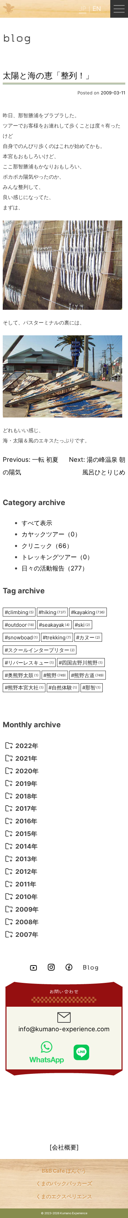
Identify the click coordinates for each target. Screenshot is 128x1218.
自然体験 (62, 687)
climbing (19, 612)
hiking (52, 612)
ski (82, 625)
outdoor (19, 625)
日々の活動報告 (55, 568)
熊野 (54, 675)
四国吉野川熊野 (81, 662)
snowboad (21, 637)
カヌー (88, 637)
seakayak (54, 625)
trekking (57, 637)
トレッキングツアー (57, 557)
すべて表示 (37, 523)
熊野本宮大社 (24, 687)
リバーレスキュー (29, 662)
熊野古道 (87, 675)
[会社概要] (64, 1147)
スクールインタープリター (40, 650)
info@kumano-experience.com (64, 1029)
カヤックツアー (51, 534)
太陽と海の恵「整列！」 (48, 75)
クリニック (47, 545)
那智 (91, 687)
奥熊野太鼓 (22, 675)
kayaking (88, 612)
